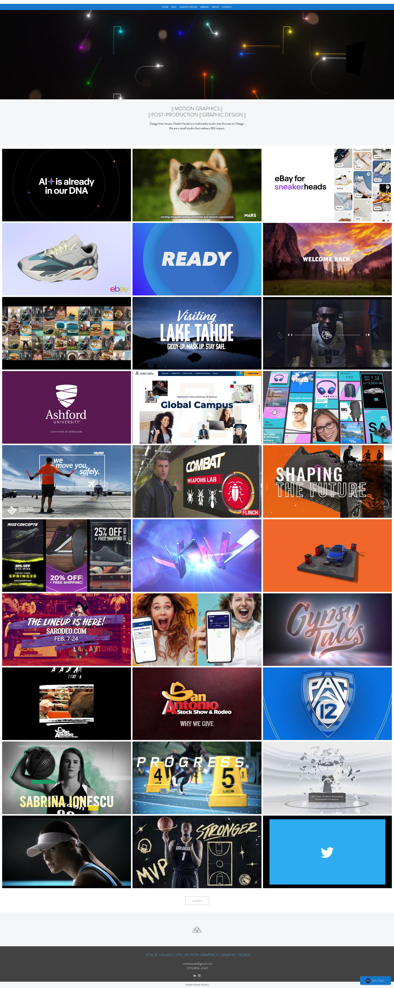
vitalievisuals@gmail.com (197, 963)
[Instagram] (199, 975)
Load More (197, 900)
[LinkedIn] (194, 975)
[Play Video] (66, 185)
